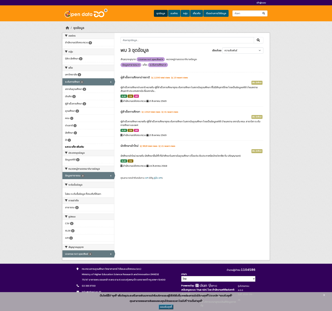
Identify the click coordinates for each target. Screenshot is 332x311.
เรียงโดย (216, 50)
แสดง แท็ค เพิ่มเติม (74, 147)
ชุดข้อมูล (160, 13)
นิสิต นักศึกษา (257, 82)
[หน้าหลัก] (67, 28)
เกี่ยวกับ (197, 13)
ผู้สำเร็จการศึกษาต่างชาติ (136, 77)
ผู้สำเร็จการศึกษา (131, 111)
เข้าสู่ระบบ (261, 2)
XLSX (124, 96)
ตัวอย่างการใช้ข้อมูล (216, 13)
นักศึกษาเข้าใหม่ (130, 146)
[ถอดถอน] (162, 59)
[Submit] (264, 13)
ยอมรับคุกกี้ (166, 307)
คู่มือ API (158, 177)
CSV (130, 96)
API (136, 96)
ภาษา (183, 274)
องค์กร (174, 13)
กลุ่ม (185, 13)
